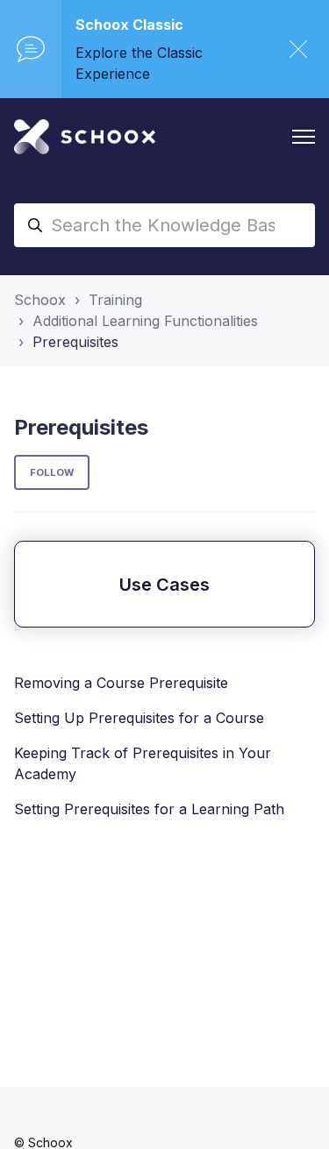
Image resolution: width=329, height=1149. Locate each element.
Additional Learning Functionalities (145, 321)
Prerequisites (75, 342)
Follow (52, 472)
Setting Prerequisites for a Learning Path (149, 809)
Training (115, 300)
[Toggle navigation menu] (303, 137)
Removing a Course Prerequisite (121, 683)
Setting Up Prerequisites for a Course (139, 718)
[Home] (84, 136)
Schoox (40, 300)
